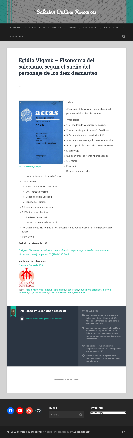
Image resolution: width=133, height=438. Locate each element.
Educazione (90, 28)
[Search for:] (66, 414)
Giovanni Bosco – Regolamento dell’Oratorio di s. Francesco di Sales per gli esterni (103, 358)
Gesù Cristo (72, 289)
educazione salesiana (90, 289)
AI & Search (35, 28)
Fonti (55, 28)
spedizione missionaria (61, 292)
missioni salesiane (102, 333)
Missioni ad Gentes (95, 321)
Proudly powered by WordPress (25, 432)
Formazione (112, 315)
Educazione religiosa (96, 315)
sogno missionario (38, 292)
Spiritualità (112, 28)
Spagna (108, 321)
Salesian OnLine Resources (66, 11)
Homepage (16, 28)
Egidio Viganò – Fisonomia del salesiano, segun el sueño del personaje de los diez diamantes (58, 66)
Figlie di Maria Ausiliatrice (37, 289)
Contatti (15, 36)
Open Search (123, 36)
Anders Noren (81, 432)
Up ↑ (124, 432)
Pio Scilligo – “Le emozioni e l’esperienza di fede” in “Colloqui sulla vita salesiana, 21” (103, 348)
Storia (72, 28)
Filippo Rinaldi (58, 289)
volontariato (80, 292)
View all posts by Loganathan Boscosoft (43, 318)
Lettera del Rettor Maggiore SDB (101, 318)
